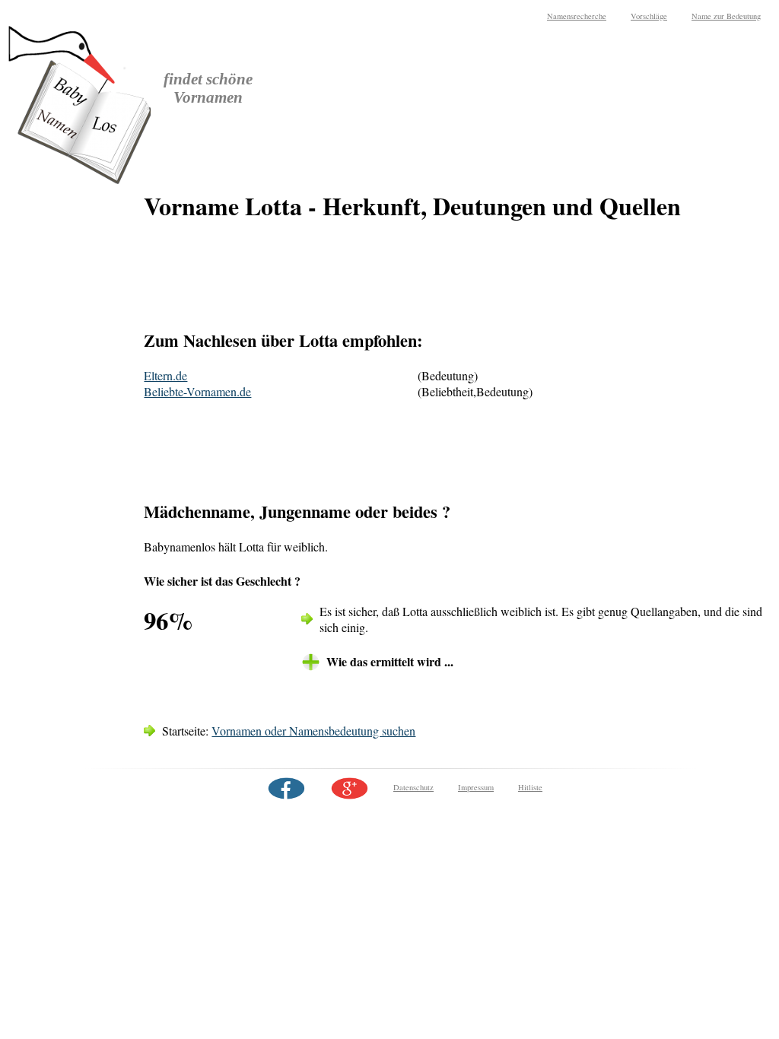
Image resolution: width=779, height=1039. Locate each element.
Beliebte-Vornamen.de (197, 391)
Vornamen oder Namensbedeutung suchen (313, 731)
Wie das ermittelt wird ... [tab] (389, 661)
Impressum (476, 787)
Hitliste (530, 787)
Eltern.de (165, 375)
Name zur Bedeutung (726, 16)
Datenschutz (413, 787)
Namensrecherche (576, 16)
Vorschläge (649, 16)
